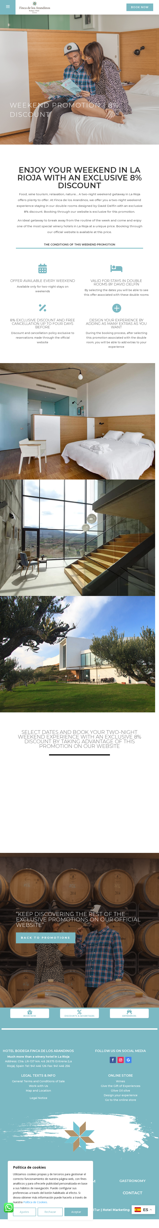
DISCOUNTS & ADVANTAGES (79, 1016)
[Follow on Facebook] (113, 1060)
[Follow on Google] (128, 1060)
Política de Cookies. (35, 1202)
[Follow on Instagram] (121, 1060)
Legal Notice (38, 1098)
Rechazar (50, 1212)
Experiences (129, 1016)
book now (29, 1016)
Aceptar (76, 1212)
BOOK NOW (140, 7)
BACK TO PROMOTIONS (45, 937)
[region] (50, 1190)
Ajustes (24, 1212)
